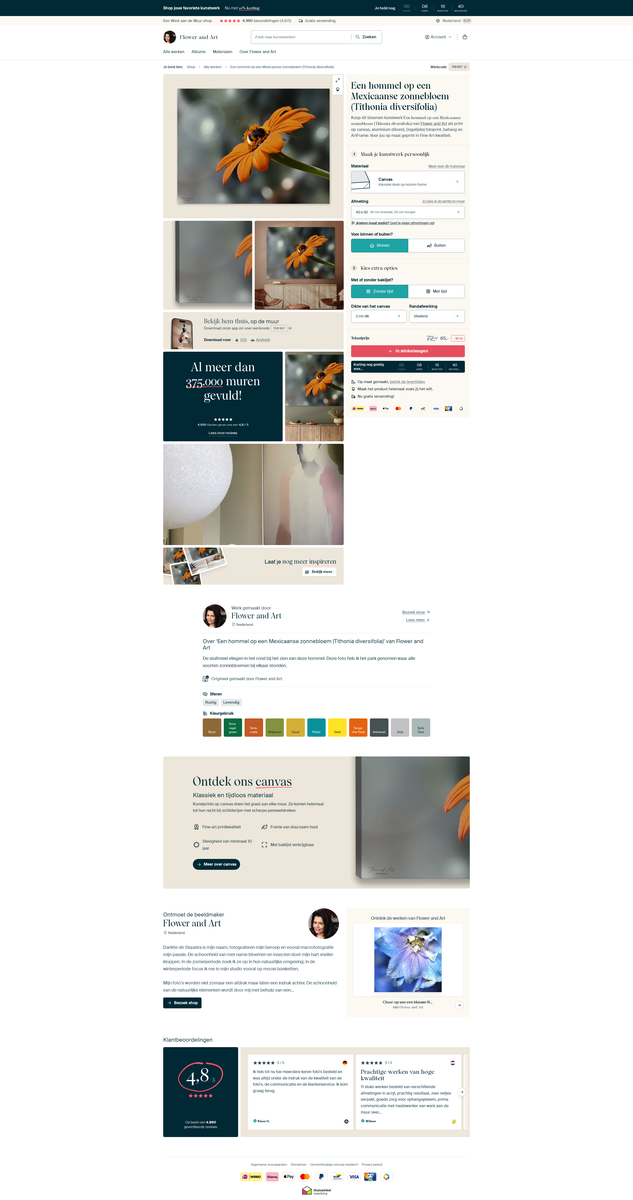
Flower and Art (199, 37)
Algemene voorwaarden (269, 1164)
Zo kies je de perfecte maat (443, 201)
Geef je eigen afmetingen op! (395, 223)
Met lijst (440, 291)
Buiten (440, 245)
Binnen (383, 245)
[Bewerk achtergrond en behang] (337, 89)
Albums (198, 51)
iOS (243, 339)
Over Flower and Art (258, 51)
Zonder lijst (383, 291)
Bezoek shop (414, 612)
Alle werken (173, 51)
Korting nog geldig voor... (408, 366)
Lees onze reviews (223, 433)
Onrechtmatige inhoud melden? (334, 1164)
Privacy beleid (372, 1164)
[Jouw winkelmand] (465, 37)
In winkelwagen (412, 351)
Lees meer (416, 619)
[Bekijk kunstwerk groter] (337, 80)
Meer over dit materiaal (447, 166)
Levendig (231, 702)
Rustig (210, 702)
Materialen (222, 51)
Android (263, 339)
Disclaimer (299, 1164)
